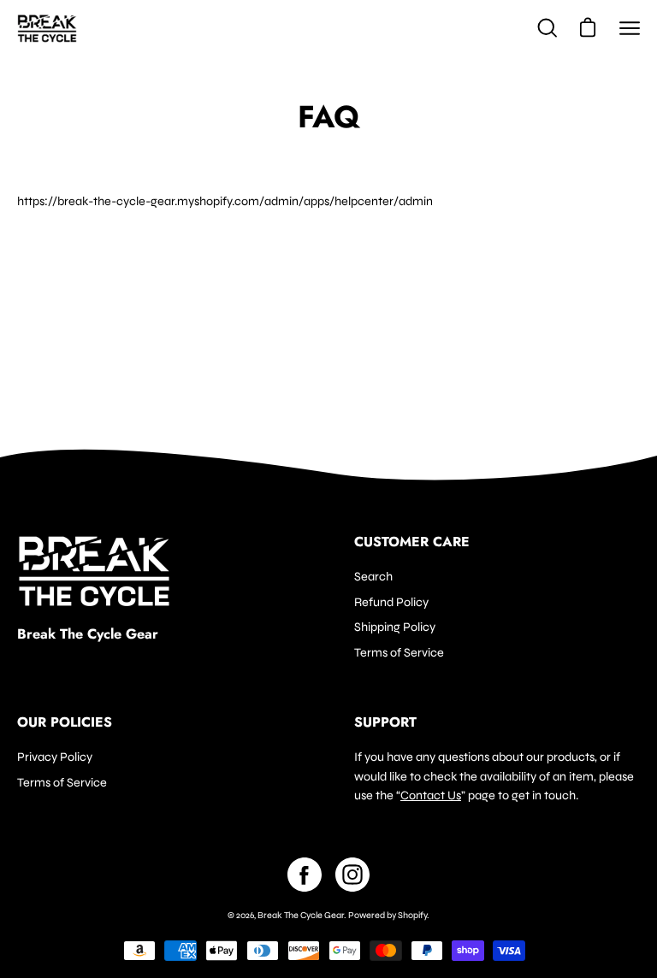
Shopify (412, 915)
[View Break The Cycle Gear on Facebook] (304, 874)
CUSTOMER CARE (412, 542)
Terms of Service (399, 652)
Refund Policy (391, 601)
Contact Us (430, 795)
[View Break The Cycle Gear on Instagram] (352, 874)
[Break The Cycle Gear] (47, 28)
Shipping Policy (394, 627)
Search (373, 576)
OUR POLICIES (64, 722)
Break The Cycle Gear (87, 634)
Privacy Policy (54, 757)
